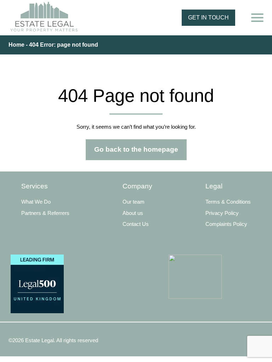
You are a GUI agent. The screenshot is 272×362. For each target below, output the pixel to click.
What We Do (36, 202)
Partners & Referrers (45, 213)
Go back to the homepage (136, 149)
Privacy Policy (222, 213)
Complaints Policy (226, 224)
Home (16, 45)
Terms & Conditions (228, 202)
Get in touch (208, 17)
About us (133, 213)
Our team (133, 202)
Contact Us (136, 224)
